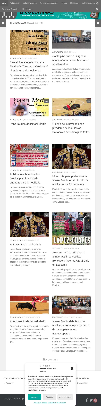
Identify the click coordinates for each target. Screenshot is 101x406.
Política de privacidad (78, 383)
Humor (64, 3)
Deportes (74, 3)
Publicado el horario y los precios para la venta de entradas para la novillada (25, 178)
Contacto (9, 383)
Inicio (4, 3)
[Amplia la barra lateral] (3, 23)
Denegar (49, 397)
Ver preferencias (65, 397)
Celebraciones (88, 3)
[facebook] (86, 400)
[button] (72, 369)
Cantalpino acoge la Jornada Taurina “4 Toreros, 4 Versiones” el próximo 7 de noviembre (29, 66)
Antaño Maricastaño (49, 3)
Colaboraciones (30, 3)
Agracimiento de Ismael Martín (28, 321)
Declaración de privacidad (57, 403)
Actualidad (14, 3)
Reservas (26, 9)
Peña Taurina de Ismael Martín (28, 123)
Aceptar (34, 397)
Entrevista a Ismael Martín (25, 244)
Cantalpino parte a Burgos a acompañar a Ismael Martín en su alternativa (70, 60)
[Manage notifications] (95, 401)
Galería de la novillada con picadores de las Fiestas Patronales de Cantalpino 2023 (70, 128)
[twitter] (91, 400)
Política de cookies (40, 403)
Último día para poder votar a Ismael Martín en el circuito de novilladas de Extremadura (70, 180)
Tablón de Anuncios (10, 9)
